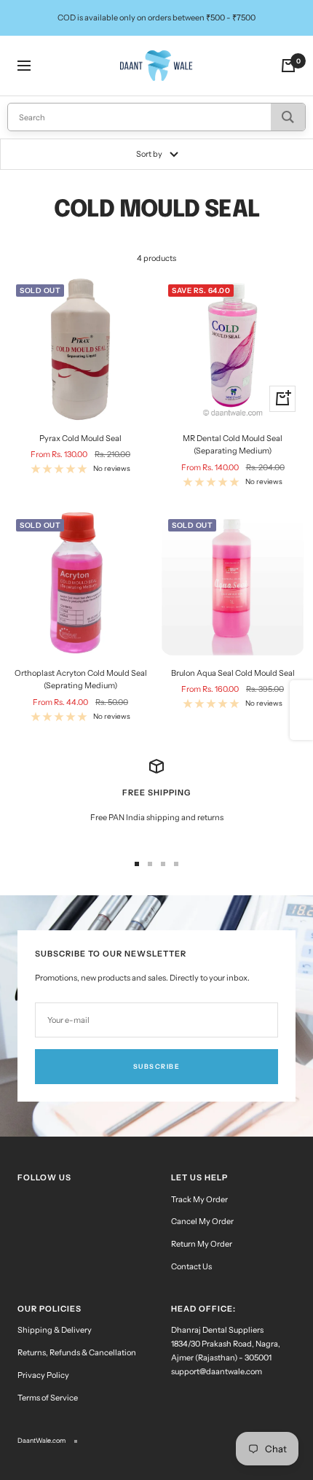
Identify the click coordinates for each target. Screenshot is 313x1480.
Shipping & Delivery (54, 1330)
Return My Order (201, 1244)
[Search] (288, 117)
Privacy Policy (43, 1375)
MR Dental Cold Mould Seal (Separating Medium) (232, 444)
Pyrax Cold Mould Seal (80, 438)
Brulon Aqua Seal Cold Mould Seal (233, 673)
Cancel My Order (202, 1221)
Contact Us (191, 1266)
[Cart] (288, 65)
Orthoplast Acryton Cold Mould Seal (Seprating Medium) (81, 679)
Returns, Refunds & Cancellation (76, 1352)
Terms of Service (47, 1398)
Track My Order (199, 1199)
